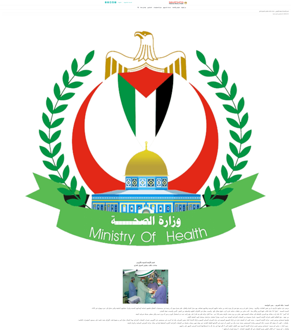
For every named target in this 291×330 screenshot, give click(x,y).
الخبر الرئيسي (280, 14)
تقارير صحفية (275, 14)
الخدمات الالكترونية (128, 2)
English (119, 2)
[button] (138, 7)
